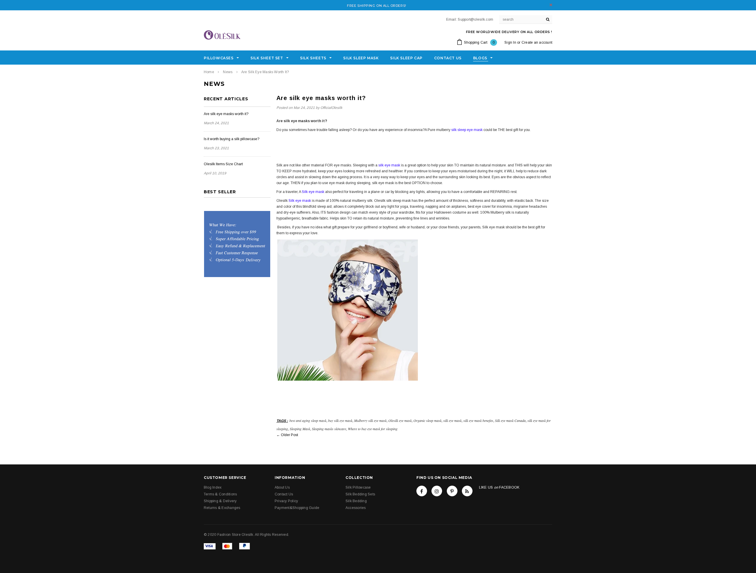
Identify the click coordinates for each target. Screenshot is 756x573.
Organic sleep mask (427, 420)
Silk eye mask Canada (510, 420)
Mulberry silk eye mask (370, 420)
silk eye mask (389, 165)
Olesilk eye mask (400, 420)
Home (209, 72)
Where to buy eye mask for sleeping (372, 428)
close (551, 5)
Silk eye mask (313, 192)
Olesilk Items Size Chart (223, 164)
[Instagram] (436, 491)
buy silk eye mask (340, 420)
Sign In (510, 42)
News (227, 72)
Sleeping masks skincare (329, 428)
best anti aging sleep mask (307, 420)
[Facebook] (421, 491)
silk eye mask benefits (478, 420)
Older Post (289, 435)
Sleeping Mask (300, 428)
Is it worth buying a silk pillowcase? (231, 139)
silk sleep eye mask (467, 130)
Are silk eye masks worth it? (226, 114)
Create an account (537, 42)
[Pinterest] (452, 491)
